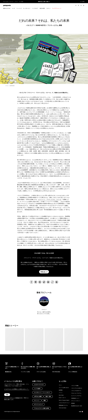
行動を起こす (44, 272)
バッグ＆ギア (35, 8)
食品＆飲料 (42, 8)
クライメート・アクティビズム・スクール (49, 199)
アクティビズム (6, 1)
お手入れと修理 (37, 396)
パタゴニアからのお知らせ (76, 388)
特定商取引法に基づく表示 (76, 405)
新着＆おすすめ (6, 8)
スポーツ (48, 8)
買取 (45, 400)
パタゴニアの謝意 (74, 385)
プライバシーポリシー (9, 397)
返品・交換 (48, 396)
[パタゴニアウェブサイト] (7, 5)
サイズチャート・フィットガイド (42, 392)
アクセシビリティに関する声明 (41, 408)
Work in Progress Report (64, 400)
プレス (60, 385)
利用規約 (17, 397)
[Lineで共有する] (35, 282)
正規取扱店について (75, 398)
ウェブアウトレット (56, 8)
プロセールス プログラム (76, 393)
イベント (16, 1)
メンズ (13, 8)
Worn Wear (61, 395)
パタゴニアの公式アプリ (76, 390)
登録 (7, 394)
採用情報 (60, 390)
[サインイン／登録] (81, 5)
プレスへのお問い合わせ (64, 387)
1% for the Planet (62, 407)
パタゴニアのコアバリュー (64, 402)
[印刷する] (56, 282)
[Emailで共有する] (48, 282)
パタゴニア (30, 25)
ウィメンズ (19, 8)
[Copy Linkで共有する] (52, 282)
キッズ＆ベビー (26, 8)
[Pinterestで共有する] (40, 282)
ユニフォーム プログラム (76, 395)
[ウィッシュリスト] (78, 5)
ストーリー (11, 1)
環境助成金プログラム (63, 405)
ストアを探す (82, 1)
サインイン (36, 400)
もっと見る (21, 1)
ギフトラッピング (38, 404)
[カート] (83, 5)
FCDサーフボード (62, 397)
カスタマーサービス (39, 384)
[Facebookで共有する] (31, 282)
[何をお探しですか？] (76, 5)
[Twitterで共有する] (44, 282)
